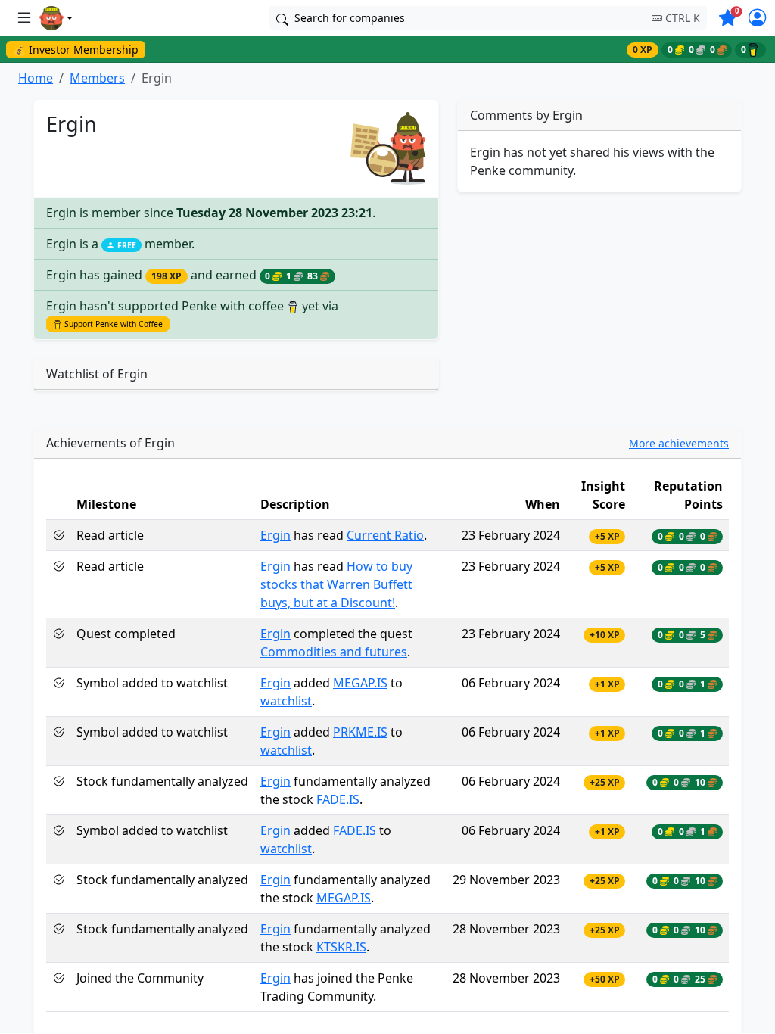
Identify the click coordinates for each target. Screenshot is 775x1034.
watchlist (286, 701)
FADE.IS (337, 799)
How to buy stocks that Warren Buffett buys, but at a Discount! (336, 584)
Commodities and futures (333, 651)
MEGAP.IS (360, 682)
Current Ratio (385, 535)
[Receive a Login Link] (757, 19)
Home (35, 78)
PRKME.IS (360, 732)
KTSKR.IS (341, 947)
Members (97, 78)
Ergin (275, 535)
